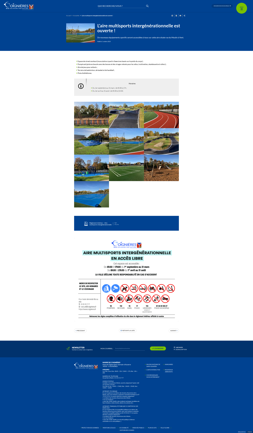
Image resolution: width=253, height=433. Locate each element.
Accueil (68, 15)
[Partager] (184, 15)
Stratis (250, 432)
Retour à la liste (128, 330)
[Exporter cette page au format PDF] (176, 15)
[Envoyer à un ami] (180, 15)
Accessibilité (124, 428)
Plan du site (152, 428)
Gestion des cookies (127, 430)
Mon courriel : (107, 348)
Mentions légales (109, 428)
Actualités (76, 15)
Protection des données (90, 428)
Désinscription (181, 349)
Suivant (173, 330)
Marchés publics (138, 428)
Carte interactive (153, 370)
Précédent (81, 330)
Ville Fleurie (165, 428)
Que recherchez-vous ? (110, 6)
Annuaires (169, 364)
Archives (179, 347)
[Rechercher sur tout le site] (147, 6)
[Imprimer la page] (172, 15)
